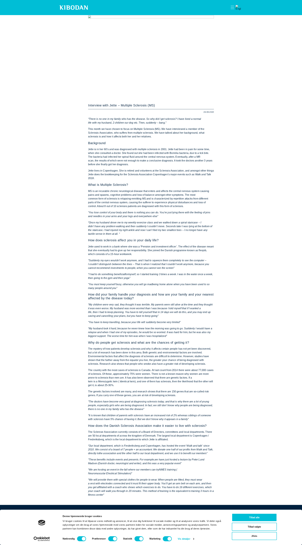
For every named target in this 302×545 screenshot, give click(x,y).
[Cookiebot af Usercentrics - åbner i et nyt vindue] (42, 539)
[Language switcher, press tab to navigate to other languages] (238, 8)
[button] (227, 7)
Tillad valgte (254, 526)
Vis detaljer (184, 538)
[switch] (112, 538)
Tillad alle (254, 517)
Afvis (254, 536)
